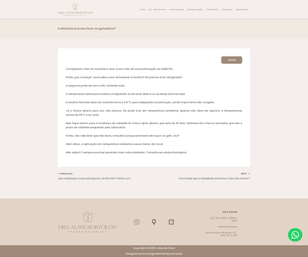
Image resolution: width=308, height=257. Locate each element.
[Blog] (171, 222)
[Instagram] (136, 222)
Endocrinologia (176, 9)
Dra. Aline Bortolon (157, 9)
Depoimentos (242, 9)
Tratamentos (212, 9)
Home (142, 9)
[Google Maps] (154, 222)
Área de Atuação (195, 9)
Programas (227, 9)
